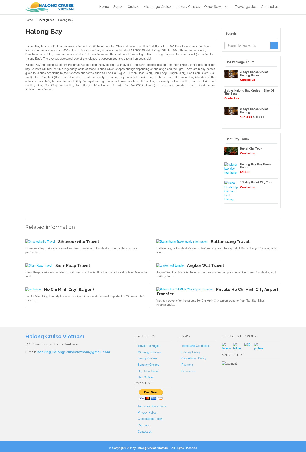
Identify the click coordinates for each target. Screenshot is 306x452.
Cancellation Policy (150, 418)
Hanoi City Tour (251, 148)
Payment (143, 425)
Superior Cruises (126, 7)
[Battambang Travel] (181, 241)
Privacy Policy (147, 412)
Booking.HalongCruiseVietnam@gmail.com (73, 352)
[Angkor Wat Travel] (170, 265)
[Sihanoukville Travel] (40, 241)
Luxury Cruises (188, 7)
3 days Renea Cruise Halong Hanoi (254, 73)
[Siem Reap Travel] (38, 265)
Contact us (269, 7)
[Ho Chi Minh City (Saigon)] (33, 289)
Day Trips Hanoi (148, 371)
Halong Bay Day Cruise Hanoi (256, 165)
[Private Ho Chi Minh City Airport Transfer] (184, 289)
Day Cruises (146, 377)
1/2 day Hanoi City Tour (256, 182)
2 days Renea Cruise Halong (254, 110)
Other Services (215, 7)
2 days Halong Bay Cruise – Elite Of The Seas (249, 92)
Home (104, 7)
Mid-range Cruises (158, 7)
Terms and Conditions (152, 406)
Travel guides (245, 7)
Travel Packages (148, 345)
